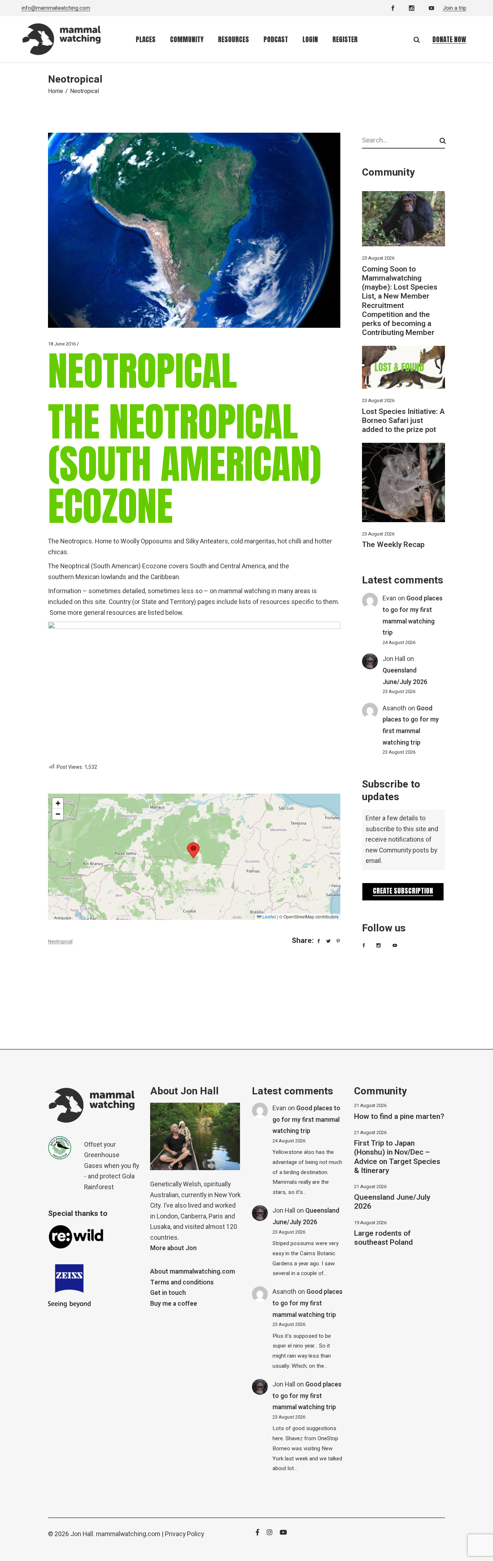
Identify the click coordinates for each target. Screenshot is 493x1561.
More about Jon (173, 1248)
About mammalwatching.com (192, 1271)
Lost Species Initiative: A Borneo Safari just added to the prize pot (403, 420)
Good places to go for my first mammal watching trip (306, 1120)
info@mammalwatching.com (56, 8)
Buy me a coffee (173, 1303)
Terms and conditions (182, 1282)
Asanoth (394, 708)
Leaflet (268, 916)
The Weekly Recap (393, 544)
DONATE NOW (449, 39)
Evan (389, 598)
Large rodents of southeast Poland (383, 1238)
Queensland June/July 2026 (392, 1202)
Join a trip (454, 8)
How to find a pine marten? (399, 1116)
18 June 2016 (62, 343)
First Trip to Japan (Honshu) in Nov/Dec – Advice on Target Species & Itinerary (397, 1157)
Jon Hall (394, 658)
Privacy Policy (184, 1534)
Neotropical (60, 941)
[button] (193, 850)
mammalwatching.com (128, 1534)
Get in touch (168, 1292)
